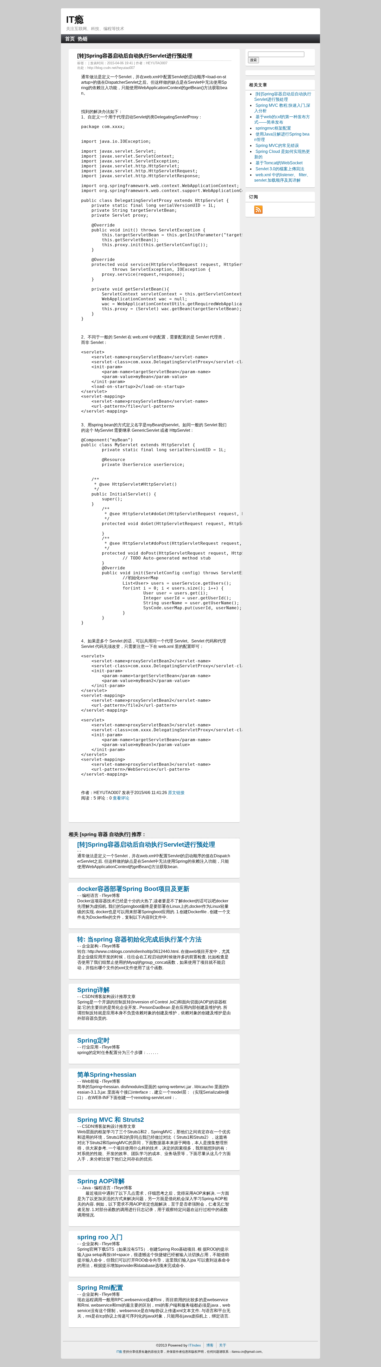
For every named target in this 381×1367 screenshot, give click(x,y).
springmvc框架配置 (273, 128)
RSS (258, 210)
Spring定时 (93, 1040)
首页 (70, 38)
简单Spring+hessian (106, 1074)
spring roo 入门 (100, 1237)
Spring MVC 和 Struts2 (110, 1119)
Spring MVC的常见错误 (277, 145)
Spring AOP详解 (101, 1181)
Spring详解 (93, 989)
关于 (222, 1345)
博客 (210, 1345)
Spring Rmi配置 (100, 1287)
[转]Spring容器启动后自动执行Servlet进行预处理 (146, 844)
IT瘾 (75, 19)
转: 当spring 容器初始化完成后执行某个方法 (139, 939)
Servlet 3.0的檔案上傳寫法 (280, 169)
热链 (83, 38)
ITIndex (194, 1345)
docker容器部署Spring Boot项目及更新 (133, 888)
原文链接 (176, 792)
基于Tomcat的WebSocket (279, 163)
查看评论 (121, 798)
